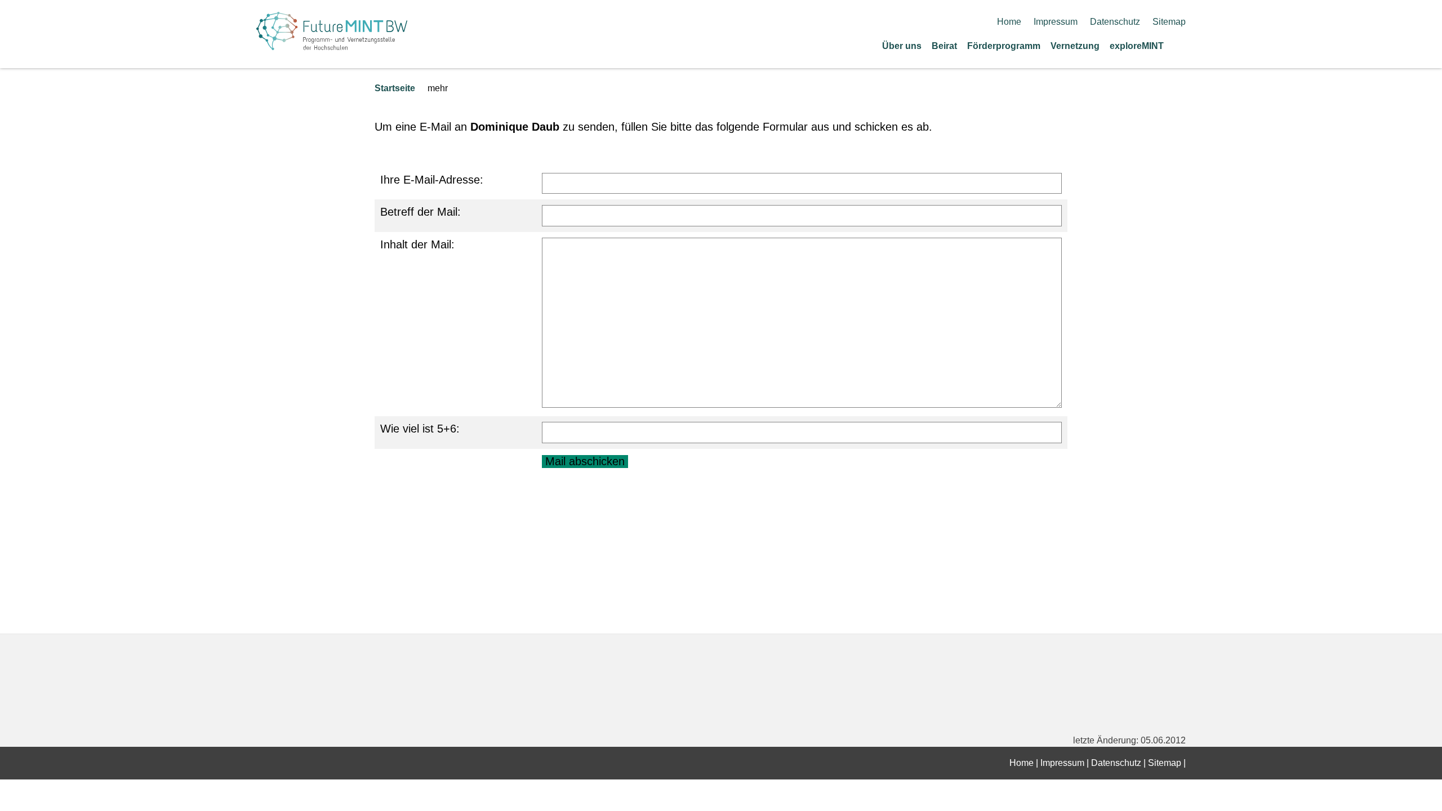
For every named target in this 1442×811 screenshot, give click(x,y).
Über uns (902, 46)
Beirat (944, 46)
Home (1009, 21)
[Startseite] (1182, 45)
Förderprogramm (1003, 46)
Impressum (1056, 21)
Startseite (395, 88)
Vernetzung (1075, 46)
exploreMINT (1137, 46)
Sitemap (1169, 21)
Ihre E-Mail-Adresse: (431, 179)
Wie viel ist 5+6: (420, 428)
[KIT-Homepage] (331, 46)
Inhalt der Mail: (417, 244)
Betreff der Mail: (420, 212)
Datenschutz (1115, 21)
